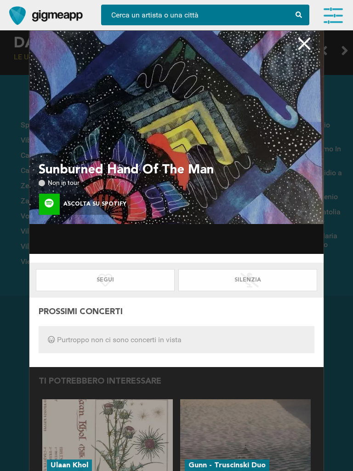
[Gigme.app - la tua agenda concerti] (17, 15)
